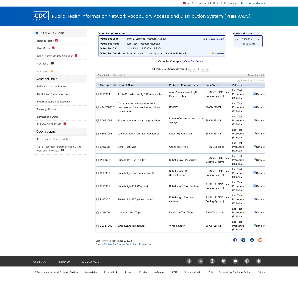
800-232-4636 (90, 262)
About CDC (39, 262)
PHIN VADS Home (52, 33)
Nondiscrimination (193, 272)
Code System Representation (54, 139)
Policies (143, 272)
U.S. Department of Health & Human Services (55, 272)
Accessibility (91, 272)
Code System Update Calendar (55, 56)
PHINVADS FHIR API (49, 124)
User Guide (44, 48)
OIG (211, 272)
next (258, 39)
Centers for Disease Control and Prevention (127, 244)
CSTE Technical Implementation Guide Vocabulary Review (59, 148)
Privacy (129, 272)
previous (237, 39)
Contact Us (43, 63)
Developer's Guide (47, 116)
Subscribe (219, 53)
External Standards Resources (54, 101)
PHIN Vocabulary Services (52, 86)
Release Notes (45, 40)
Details (260, 94)
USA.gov (261, 272)
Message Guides (46, 109)
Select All (103, 75)
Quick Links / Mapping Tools (53, 94)
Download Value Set (215, 39)
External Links (111, 272)
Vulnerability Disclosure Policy (234, 272)
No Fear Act (160, 272)
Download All (256, 75)
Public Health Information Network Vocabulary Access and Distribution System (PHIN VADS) (151, 16)
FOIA (174, 272)
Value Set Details (193, 61)
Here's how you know (252, 3)
